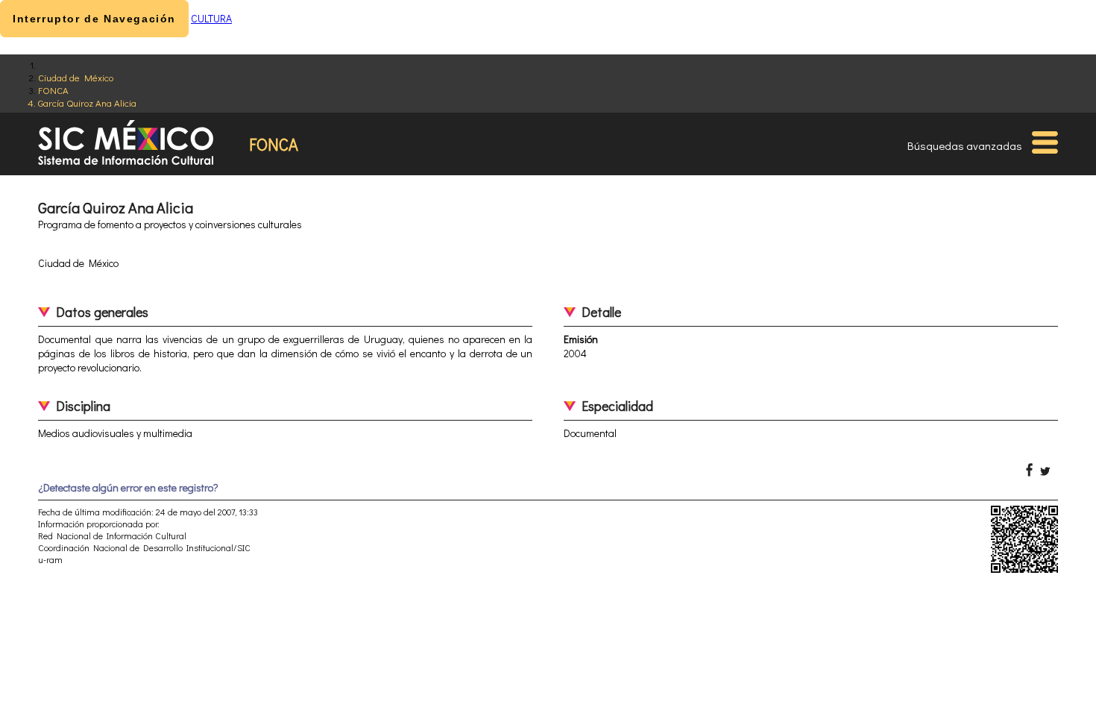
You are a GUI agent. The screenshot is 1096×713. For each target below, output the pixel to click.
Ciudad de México (75, 77)
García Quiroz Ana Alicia (87, 102)
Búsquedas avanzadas (964, 145)
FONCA (53, 90)
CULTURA (211, 18)
